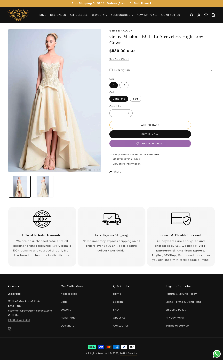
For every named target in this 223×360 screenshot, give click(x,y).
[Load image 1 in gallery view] (20, 186)
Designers (67, 326)
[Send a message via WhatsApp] (216, 353)
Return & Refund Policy (181, 294)
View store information (127, 163)
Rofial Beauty (128, 353)
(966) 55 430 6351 (19, 320)
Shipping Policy (176, 310)
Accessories (69, 294)
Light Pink (119, 98)
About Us (119, 318)
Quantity (115, 106)
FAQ (116, 310)
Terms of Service (177, 326)
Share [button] (117, 171)
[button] (99, 14)
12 (124, 85)
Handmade (68, 318)
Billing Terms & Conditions (183, 302)
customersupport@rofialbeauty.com (30, 310)
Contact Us (121, 326)
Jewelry (66, 310)
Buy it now (150, 134)
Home (117, 294)
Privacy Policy (175, 318)
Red (135, 98)
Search (118, 302)
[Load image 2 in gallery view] (43, 186)
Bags (64, 302)
